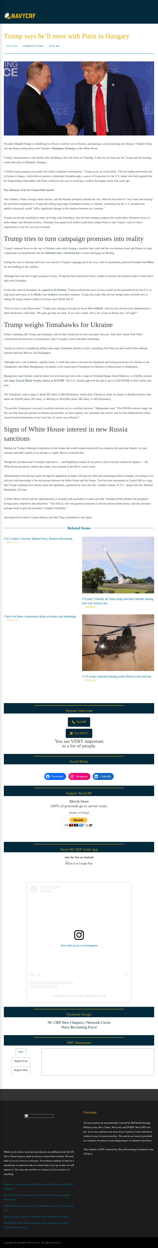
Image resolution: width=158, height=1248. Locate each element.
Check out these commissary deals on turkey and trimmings (40, 616)
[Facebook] (139, 4)
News (52, 46)
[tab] (21, 1052)
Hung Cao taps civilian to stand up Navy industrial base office (36, 1216)
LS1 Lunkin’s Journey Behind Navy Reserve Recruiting (38, 538)
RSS (58, 46)
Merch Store (79, 801)
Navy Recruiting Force (79, 1027)
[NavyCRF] (20, 19)
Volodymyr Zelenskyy (64, 148)
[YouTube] (143, 4)
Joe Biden (148, 262)
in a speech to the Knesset (52, 290)
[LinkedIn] (148, 4)
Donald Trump (23, 143)
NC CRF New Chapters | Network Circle (79, 1022)
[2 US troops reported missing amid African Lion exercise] (118, 670)
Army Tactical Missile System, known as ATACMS (36, 380)
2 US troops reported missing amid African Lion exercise (116, 676)
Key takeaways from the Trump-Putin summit (29, 190)
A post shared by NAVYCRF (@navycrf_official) (79, 996)
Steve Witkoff (95, 308)
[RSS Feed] (134, 4)
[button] (79, 722)
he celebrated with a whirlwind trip (60, 253)
